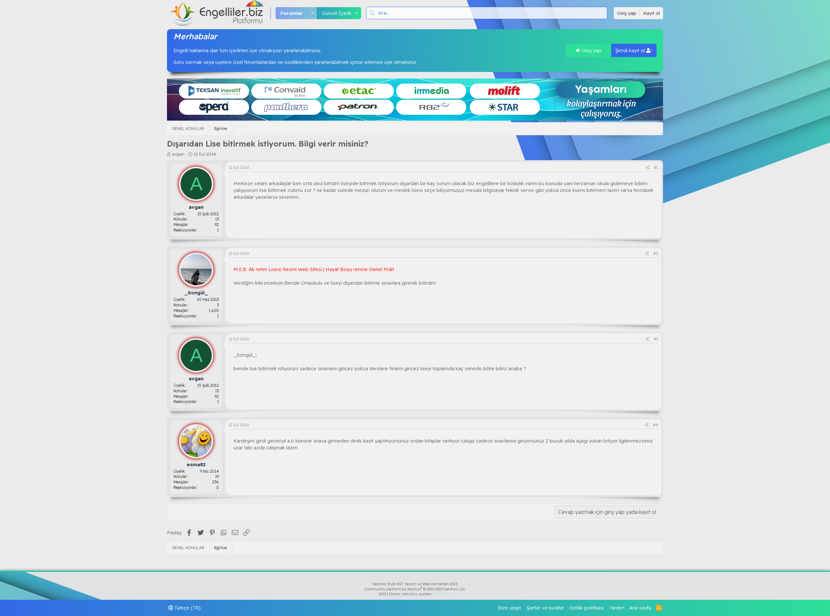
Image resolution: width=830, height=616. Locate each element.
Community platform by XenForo (415, 589)
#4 (655, 424)
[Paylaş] (648, 168)
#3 (656, 339)
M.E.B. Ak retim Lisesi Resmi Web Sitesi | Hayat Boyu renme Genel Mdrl (313, 269)
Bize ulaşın (509, 608)
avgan (178, 154)
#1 (656, 167)
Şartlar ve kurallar (545, 608)
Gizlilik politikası (586, 608)
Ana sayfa (640, 608)
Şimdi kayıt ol (630, 50)
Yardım (616, 608)
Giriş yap (591, 50)
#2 (655, 253)
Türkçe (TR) (187, 608)
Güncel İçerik (336, 13)
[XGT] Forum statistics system (415, 594)
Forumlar (291, 13)
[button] (312, 13)
